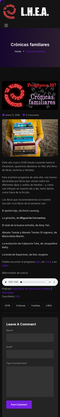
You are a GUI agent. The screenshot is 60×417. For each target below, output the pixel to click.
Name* (9, 330)
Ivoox (48, 261)
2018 (7, 305)
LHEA (49, 305)
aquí (38, 261)
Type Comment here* (16, 363)
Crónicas (20, 305)
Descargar (8, 292)
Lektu (5, 265)
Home (18, 51)
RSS (17, 296)
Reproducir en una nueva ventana (31, 288)
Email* (9, 346)
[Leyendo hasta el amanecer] (26, 11)
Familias (35, 305)
